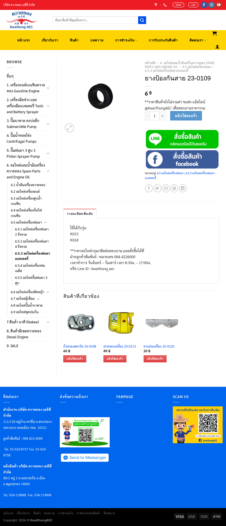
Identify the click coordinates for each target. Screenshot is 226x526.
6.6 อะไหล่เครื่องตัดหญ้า (27, 292)
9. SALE (12, 345)
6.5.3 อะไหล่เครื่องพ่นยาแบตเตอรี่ (32, 256)
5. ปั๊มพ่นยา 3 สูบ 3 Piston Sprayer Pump (23, 153)
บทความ (97, 40)
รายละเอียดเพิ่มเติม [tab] (80, 213)
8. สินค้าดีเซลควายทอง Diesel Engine (24, 333)
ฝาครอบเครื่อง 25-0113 (120, 346)
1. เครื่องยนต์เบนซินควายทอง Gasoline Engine (26, 87)
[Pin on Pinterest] (174, 188)
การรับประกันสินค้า (163, 40)
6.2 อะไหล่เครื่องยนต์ (25, 191)
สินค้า (74, 40)
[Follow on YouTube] (219, 5)
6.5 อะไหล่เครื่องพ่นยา (26, 222)
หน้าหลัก (150, 63)
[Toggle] (48, 88)
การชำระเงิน (124, 40)
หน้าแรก (23, 40)
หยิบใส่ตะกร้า (186, 115)
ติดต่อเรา (196, 40)
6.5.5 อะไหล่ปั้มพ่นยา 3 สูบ (31, 280)
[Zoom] (69, 127)
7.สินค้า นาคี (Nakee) (23, 321)
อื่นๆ (10, 76)
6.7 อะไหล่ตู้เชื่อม (22, 298)
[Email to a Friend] (166, 188)
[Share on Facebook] (149, 188)
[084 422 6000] (165, 5)
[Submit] (142, 20)
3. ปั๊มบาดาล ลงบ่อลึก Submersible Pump (23, 123)
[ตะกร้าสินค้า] (214, 33)
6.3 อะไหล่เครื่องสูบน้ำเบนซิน (26, 201)
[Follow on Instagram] (211, 5)
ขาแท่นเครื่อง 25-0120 (158, 346)
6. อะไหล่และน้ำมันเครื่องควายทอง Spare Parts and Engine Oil (26, 171)
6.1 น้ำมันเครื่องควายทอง (28, 185)
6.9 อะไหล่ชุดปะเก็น (25, 312)
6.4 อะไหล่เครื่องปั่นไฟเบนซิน (26, 213)
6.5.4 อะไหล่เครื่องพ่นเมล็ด (30, 268)
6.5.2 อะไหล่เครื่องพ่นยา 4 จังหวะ (32, 244)
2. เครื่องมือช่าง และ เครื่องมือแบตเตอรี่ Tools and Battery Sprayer (25, 105)
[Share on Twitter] (157, 188)
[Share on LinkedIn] (183, 188)
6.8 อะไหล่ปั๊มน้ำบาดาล (27, 305)
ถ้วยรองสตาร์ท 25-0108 (79, 346)
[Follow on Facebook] (204, 5)
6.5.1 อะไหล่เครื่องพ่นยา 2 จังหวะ (32, 232)
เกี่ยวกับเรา (50, 40)
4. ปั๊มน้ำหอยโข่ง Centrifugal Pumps (21, 138)
